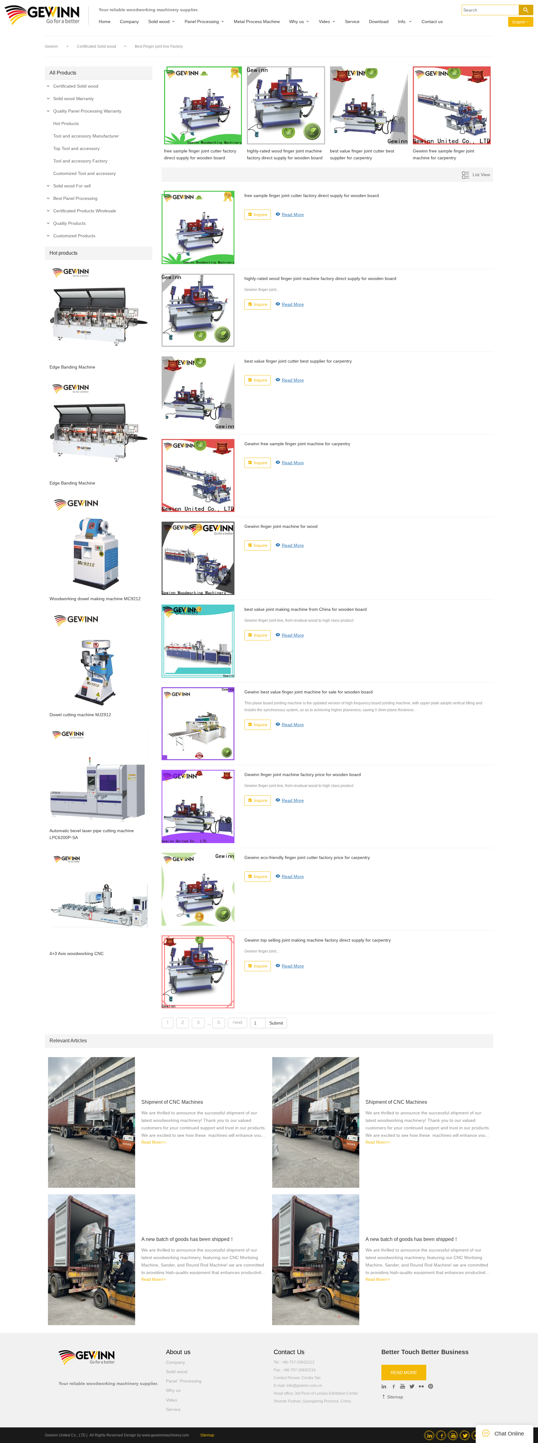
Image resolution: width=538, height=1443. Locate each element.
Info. (402, 21)
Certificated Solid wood (97, 46)
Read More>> (153, 1142)
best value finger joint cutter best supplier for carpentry (362, 154)
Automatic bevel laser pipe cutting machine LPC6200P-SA (92, 834)
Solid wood (159, 21)
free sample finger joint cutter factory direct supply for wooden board (200, 154)
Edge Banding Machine (72, 366)
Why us (296, 21)
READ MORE (404, 1372)
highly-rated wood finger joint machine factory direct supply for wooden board (285, 154)
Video (324, 21)
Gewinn (51, 46)
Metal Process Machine (257, 21)
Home (105, 21)
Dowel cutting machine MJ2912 (80, 714)
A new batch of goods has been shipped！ (187, 1239)
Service (352, 21)
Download (379, 21)
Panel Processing (202, 21)
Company (129, 21)
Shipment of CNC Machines (172, 1102)
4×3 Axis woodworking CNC (77, 953)
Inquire (260, 214)
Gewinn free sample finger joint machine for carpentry (443, 154)
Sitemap (394, 1396)
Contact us (432, 21)
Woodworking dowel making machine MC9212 (95, 598)
